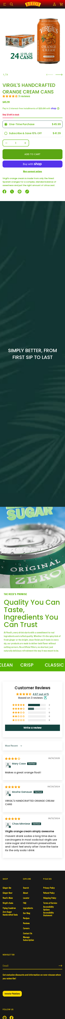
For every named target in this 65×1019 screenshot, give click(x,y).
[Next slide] (59, 74)
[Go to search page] (11, 4)
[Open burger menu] (4, 4)
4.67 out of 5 (41, 694)
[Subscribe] (60, 966)
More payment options (32, 171)
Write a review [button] (32, 728)
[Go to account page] (54, 4)
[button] (11, 4)
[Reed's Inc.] (33, 4)
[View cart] (61, 4)
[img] (12, 759)
